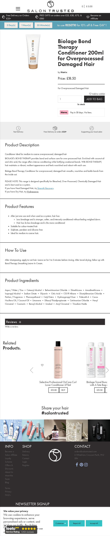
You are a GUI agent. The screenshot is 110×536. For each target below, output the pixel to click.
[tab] (55, 322)
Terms (7, 488)
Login (24, 461)
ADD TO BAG (94, 99)
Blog (7, 482)
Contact (25, 458)
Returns (25, 454)
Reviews (11, 322)
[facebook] (76, 464)
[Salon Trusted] (50, 6)
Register (25, 465)
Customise (60, 523)
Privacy (8, 491)
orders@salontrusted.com (85, 451)
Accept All (94, 523)
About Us (9, 472)
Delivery (26, 451)
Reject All (76, 523)
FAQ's (7, 494)
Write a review (11, 326)
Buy (62, 390)
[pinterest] (81, 464)
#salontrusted (55, 413)
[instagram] (86, 464)
